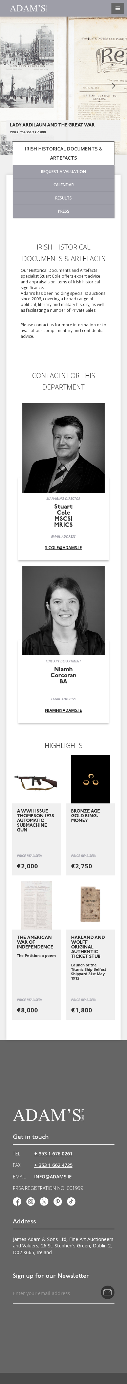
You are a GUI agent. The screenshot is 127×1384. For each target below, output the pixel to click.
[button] (13, 86)
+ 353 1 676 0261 (53, 1153)
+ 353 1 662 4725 (53, 1165)
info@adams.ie (53, 1176)
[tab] (63, 153)
